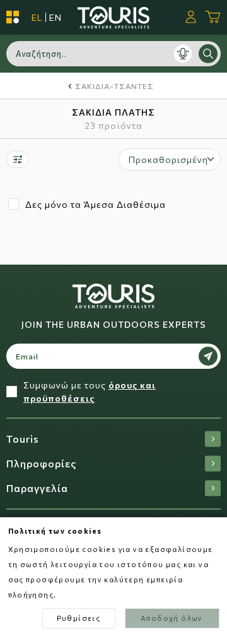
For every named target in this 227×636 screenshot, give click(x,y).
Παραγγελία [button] (37, 488)
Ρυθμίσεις (79, 618)
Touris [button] (22, 439)
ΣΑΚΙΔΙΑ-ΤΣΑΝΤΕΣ (114, 85)
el (37, 17)
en (55, 17)
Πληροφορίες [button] (41, 463)
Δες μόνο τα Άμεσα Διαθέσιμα (95, 204)
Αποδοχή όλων (172, 618)
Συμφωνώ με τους (89, 392)
